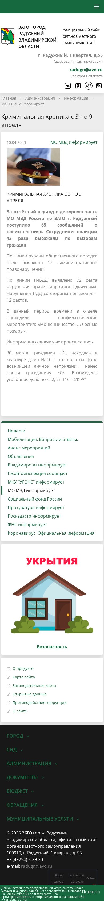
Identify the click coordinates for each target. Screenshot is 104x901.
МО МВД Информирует (22, 104)
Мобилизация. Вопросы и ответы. (43, 439)
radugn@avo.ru (86, 70)
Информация (76, 98)
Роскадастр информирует (34, 516)
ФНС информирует (27, 524)
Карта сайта (24, 676)
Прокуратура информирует (36, 507)
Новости (16, 431)
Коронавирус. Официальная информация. (51, 533)
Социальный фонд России (35, 499)
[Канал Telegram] (88, 85)
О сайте (20, 711)
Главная (8, 98)
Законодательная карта (34, 685)
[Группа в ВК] (67, 85)
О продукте (23, 668)
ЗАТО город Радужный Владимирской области (59, 36)
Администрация (40, 98)
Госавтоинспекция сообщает (37, 473)
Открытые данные (30, 694)
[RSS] (99, 85)
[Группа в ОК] (78, 85)
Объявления (21, 456)
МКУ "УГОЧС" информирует (36, 482)
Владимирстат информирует (37, 465)
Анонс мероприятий (29, 448)
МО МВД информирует (73, 142)
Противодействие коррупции (40, 702)
